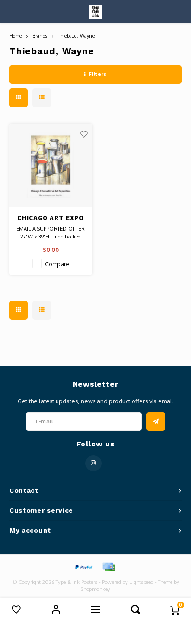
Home (15, 35)
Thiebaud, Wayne (76, 35)
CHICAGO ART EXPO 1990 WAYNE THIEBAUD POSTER (50, 218)
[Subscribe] (155, 421)
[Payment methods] (83, 566)
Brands (39, 35)
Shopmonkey (95, 589)
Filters (98, 74)
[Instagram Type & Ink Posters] (93, 463)
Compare (57, 264)
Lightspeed (141, 582)
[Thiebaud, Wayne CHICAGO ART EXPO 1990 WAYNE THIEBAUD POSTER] (50, 165)
